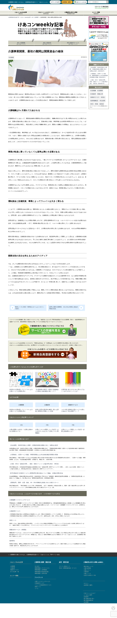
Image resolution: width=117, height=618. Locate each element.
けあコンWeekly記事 (16, 562)
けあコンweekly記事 (21, 13)
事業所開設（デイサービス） (42, 568)
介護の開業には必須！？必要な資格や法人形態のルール (21, 430)
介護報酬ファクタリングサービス (19, 500)
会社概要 (86, 602)
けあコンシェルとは (81, 2)
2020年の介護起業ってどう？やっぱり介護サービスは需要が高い (21, 390)
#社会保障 (102, 100)
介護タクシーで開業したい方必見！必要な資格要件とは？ (73, 430)
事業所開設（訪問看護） (41, 570)
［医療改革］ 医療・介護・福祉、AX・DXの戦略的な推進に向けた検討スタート (34, 482)
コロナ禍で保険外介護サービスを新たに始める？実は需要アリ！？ (73, 410)
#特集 (96, 104)
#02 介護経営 (47, 43)
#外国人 (103, 97)
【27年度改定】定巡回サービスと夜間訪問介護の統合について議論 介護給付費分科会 (36, 473)
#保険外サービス (94, 97)
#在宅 (91, 104)
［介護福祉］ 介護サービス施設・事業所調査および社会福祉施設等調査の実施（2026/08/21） (99, 75)
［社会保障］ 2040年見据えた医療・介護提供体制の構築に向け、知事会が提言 (33, 445)
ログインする (54, 2)
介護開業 (12, 566)
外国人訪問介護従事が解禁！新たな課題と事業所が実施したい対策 (47, 410)
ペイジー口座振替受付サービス (43, 585)
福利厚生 (12, 541)
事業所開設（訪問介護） (41, 573)
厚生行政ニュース (88, 566)
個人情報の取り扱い (89, 598)
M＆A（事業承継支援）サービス (68, 568)
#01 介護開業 (21, 43)
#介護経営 (93, 94)
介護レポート (87, 570)
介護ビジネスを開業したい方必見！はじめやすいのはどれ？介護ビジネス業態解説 (47, 431)
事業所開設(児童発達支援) (42, 571)
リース (36, 588)
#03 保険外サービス (73, 43)
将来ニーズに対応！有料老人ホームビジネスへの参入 (29, 308)
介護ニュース (87, 573)
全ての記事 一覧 (14, 571)
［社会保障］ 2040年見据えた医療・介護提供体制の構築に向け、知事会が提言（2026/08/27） (99, 69)
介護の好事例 (87, 568)
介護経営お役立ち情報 (71, 13)
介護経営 (12, 568)
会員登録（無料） (67, 2)
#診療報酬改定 (94, 100)
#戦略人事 (100, 94)
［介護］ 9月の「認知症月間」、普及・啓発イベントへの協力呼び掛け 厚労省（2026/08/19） (99, 81)
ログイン (86, 583)
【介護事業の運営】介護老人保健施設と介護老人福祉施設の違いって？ (47, 390)
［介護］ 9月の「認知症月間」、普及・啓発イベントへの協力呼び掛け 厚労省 (33, 464)
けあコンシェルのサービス (46, 13)
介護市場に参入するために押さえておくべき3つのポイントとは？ (73, 390)
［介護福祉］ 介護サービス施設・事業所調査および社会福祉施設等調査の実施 (33, 454)
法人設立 (37, 566)
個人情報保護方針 (88, 600)
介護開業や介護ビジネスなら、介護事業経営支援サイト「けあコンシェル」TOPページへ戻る (35, 554)
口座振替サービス (14, 511)
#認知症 (102, 104)
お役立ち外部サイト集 (90, 575)
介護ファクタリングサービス (42, 581)
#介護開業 (11, 57)
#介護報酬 (93, 90)
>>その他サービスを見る (52, 493)
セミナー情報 (96, 13)
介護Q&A (86, 572)
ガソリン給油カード (64, 566)
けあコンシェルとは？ (90, 593)
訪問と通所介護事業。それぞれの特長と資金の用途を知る (63, 308)
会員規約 (86, 596)
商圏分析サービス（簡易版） (18, 529)
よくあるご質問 (88, 595)
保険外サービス (14, 570)
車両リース (12, 520)
